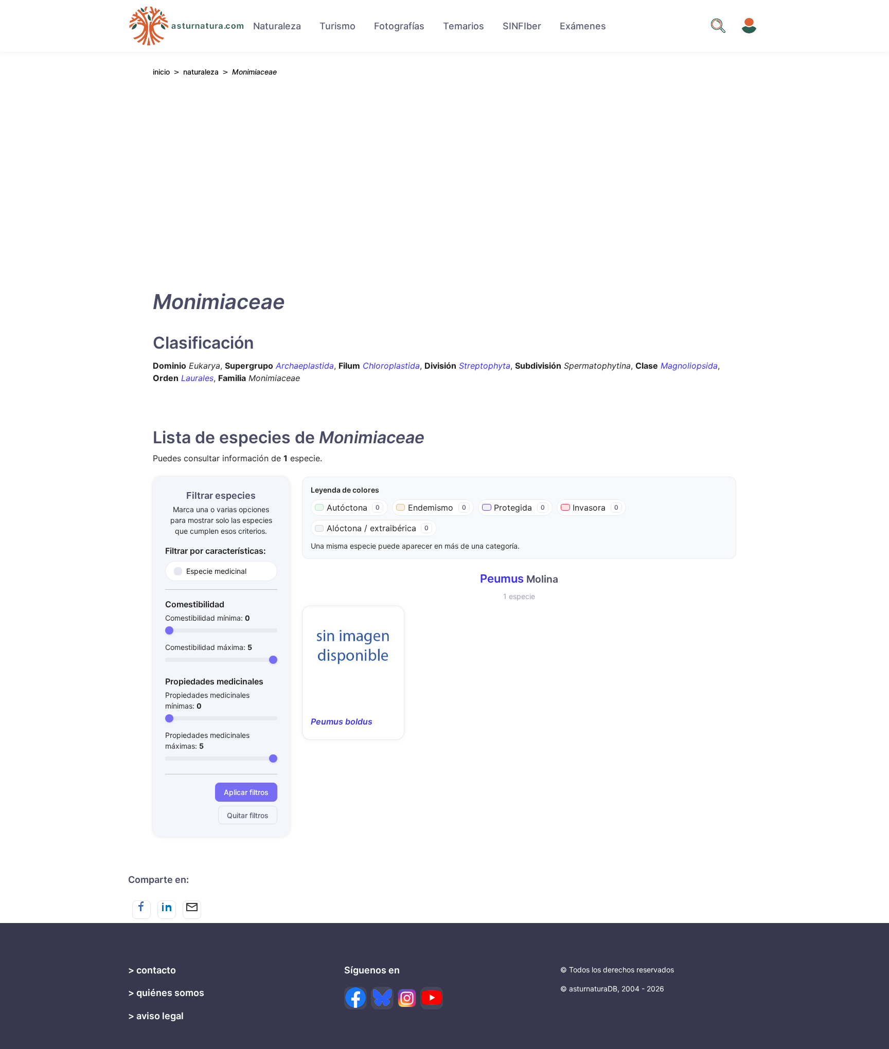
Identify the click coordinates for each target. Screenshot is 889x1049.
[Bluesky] (382, 998)
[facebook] (355, 998)
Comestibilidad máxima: (208, 647)
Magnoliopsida (689, 365)
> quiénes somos (166, 992)
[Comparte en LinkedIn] (166, 909)
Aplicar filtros (246, 792)
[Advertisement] (444, 180)
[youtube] (431, 998)
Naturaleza (277, 26)
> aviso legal (156, 1015)
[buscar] (718, 25)
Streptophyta (484, 365)
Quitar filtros (248, 815)
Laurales (197, 378)
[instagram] (407, 998)
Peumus (502, 578)
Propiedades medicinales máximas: (207, 740)
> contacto (152, 970)
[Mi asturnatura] (749, 25)
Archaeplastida (305, 365)
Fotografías (399, 26)
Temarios (463, 26)
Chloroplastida (391, 365)
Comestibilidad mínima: (207, 617)
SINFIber (522, 26)
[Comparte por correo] (192, 909)
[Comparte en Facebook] (141, 909)
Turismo (337, 26)
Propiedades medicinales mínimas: (207, 700)
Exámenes (583, 26)
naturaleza (201, 71)
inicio (161, 71)
